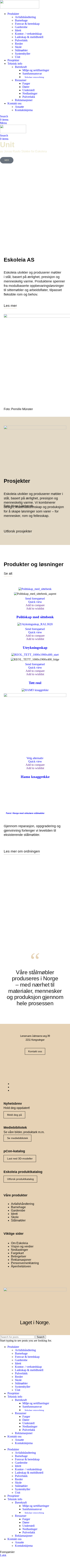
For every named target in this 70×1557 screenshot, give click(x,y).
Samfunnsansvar (32, 73)
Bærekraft (21, 66)
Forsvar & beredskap (27, 23)
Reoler (19, 43)
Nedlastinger (29, 93)
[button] (35, 598)
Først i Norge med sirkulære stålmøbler (25, 813)
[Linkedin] (47, 1064)
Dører (25, 86)
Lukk (3, 1555)
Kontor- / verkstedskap (28, 33)
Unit (17, 56)
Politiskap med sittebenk (35, 617)
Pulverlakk (21, 40)
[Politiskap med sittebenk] (35, 589)
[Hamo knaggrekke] (35, 690)
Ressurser (20, 80)
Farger (26, 83)
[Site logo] (19, 7)
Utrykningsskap (35, 648)
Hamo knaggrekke (35, 777)
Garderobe (21, 27)
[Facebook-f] (23, 1064)
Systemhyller (22, 53)
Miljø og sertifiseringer (35, 70)
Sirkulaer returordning (34, 77)
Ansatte (19, 106)
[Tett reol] (35, 654)
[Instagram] (35, 1064)
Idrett (18, 30)
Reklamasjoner (23, 100)
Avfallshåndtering (25, 17)
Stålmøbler (21, 50)
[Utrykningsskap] (35, 624)
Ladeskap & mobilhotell (29, 37)
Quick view (35, 601)
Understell (28, 90)
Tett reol (35, 683)
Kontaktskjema (24, 110)
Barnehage (21, 20)
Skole (18, 47)
